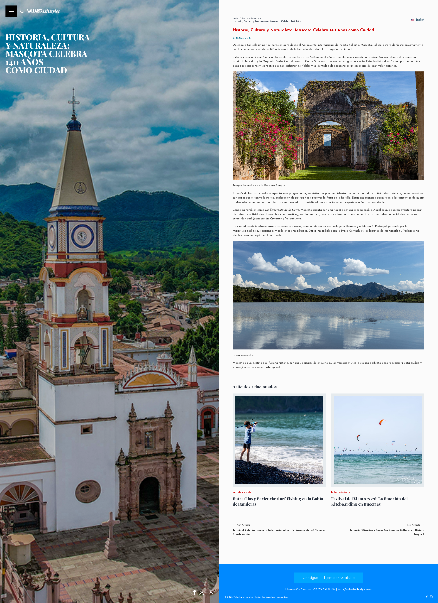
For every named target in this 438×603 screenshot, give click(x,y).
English (419, 20)
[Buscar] (22, 11)
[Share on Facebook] (194, 592)
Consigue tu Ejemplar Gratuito (328, 578)
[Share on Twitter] (201, 592)
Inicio (235, 18)
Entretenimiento (250, 18)
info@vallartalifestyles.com (355, 589)
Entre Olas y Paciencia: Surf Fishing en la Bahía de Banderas (278, 501)
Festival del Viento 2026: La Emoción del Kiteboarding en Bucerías (369, 501)
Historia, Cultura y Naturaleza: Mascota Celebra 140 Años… (268, 21)
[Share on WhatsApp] (211, 592)
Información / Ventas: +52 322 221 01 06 (310, 589)
